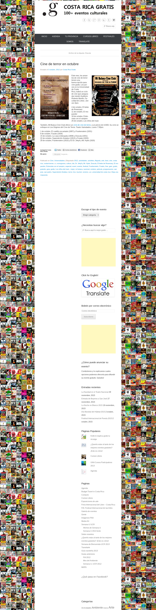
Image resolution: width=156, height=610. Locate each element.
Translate (84, 42)
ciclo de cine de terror (82, 125)
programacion (108, 169)
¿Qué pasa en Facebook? (94, 576)
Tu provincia (71, 36)
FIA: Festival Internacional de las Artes (96, 508)
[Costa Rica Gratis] (78, 9)
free (106, 166)
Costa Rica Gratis (69, 70)
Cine (51, 160)
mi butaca (79, 169)
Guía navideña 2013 (89, 551)
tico (74, 172)
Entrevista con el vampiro (55, 166)
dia (73, 163)
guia (48, 169)
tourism (79, 172)
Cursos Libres (90, 36)
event (74, 166)
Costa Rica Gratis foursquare (104, 20)
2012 (76, 160)
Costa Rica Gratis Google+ (94, 20)
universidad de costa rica (101, 172)
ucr (90, 172)
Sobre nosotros (87, 534)
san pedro (48, 172)
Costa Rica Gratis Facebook (84, 20)
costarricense (49, 163)
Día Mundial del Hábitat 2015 (93, 412)
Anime (105, 608)
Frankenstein (93, 166)
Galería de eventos (89, 511)
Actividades (86, 608)
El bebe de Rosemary (105, 163)
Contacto (85, 495)
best (106, 160)
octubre (93, 169)
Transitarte (85, 547)
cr (55, 163)
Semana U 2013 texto (92, 531)
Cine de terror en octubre (59, 64)
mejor (73, 169)
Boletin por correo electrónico (96, 306)
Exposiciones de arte (89, 501)
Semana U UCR (88, 524)
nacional (86, 169)
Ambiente (97, 607)
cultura (68, 163)
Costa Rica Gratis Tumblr (109, 20)
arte (102, 160)
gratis (115, 166)
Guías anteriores (88, 554)
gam (110, 166)
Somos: (70, 42)
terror (70, 172)
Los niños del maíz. (63, 169)
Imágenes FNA (87, 518)
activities (91, 160)
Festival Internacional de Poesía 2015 (96, 418)
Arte (111, 607)
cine (110, 160)
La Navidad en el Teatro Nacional (94, 392)
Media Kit (85, 521)
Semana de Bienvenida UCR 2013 (95, 544)
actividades (83, 160)
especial (68, 166)
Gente (83, 514)
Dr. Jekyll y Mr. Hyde (82, 163)
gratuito (43, 169)
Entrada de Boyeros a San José (94, 399)
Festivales (108, 36)
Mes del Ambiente (90, 561)
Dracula (94, 163)
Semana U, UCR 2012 (92, 564)
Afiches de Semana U (92, 528)
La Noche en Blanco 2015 (92, 405)
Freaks (101, 166)
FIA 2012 (86, 557)
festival (85, 166)
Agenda (56, 36)
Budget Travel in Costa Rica (92, 492)
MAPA (84, 567)
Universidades (59, 160)
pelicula (99, 169)
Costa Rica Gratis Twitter (89, 20)
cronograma (61, 163)
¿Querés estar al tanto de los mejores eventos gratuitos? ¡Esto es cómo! (102, 447)
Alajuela (97, 160)
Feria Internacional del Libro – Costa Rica (98, 505)
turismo (85, 172)
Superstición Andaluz (59, 172)
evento (79, 166)
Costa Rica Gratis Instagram (114, 20)
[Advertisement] (98, 252)
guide (53, 169)
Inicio (44, 36)
